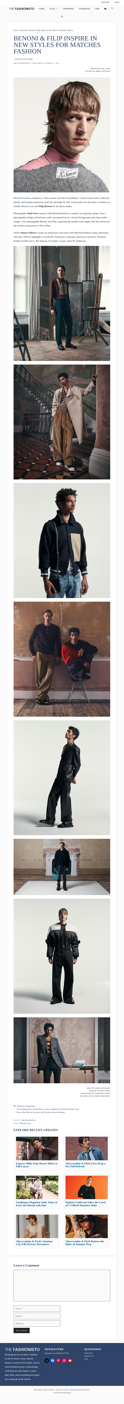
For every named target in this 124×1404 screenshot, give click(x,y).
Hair (97, 9)
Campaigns (68, 9)
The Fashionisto (22, 63)
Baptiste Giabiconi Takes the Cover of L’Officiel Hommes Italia (86, 1204)
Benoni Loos (27, 206)
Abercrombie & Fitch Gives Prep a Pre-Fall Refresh (85, 1165)
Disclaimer (38, 1390)
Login (116, 2)
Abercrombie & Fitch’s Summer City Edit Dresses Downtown (34, 1243)
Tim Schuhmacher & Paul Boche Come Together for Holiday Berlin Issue (48, 1109)
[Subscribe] (105, 9)
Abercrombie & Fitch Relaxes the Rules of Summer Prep (85, 1243)
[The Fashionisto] (21, 9)
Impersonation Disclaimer (80, 1390)
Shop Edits (30, 1106)
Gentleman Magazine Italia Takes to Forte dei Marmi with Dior (36, 1204)
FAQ (86, 1359)
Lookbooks (84, 9)
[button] (112, 9)
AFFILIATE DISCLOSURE (24, 59)
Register (105, 2)
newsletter (62, 1353)
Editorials (23, 30)
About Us (89, 1356)
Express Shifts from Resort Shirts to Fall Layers (36, 1165)
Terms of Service (62, 1390)
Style (52, 9)
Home (41, 9)
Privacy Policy (49, 1390)
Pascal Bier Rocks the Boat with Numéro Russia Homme (41, 1112)
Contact (88, 1353)
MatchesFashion (22, 198)
